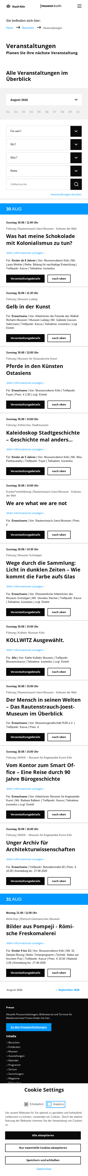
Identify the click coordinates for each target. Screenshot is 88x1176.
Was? (13, 157)
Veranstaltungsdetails (25, 278)
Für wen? (15, 131)
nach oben (59, 278)
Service (12, 1069)
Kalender (13, 1060)
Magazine (14, 1078)
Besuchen (28, 27)
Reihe (13, 170)
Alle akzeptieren (43, 1135)
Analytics (58, 1104)
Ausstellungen (16, 1056)
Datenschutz (44, 1168)
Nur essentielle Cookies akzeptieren (43, 1148)
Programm (14, 1065)
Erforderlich (36, 1104)
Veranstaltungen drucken (66, 194)
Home (9, 27)
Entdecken (14, 1047)
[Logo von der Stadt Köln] (15, 6)
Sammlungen (16, 1074)
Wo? (13, 144)
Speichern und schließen (43, 1160)
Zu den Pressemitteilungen (29, 1027)
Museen (13, 1051)
